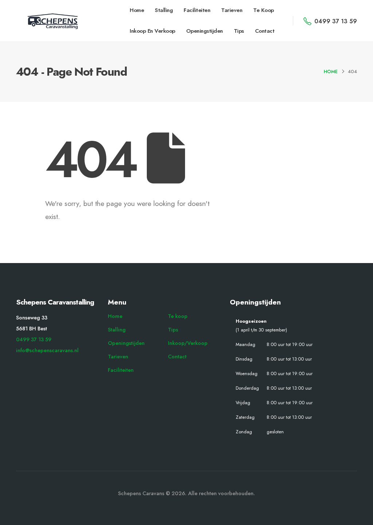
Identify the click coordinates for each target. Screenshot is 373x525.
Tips (239, 31)
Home (137, 10)
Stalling (164, 10)
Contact (265, 31)
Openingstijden (204, 31)
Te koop (263, 10)
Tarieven (231, 10)
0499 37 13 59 (33, 339)
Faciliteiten (197, 10)
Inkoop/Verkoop (188, 343)
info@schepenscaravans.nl (47, 350)
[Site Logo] (52, 21)
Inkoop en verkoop (152, 31)
